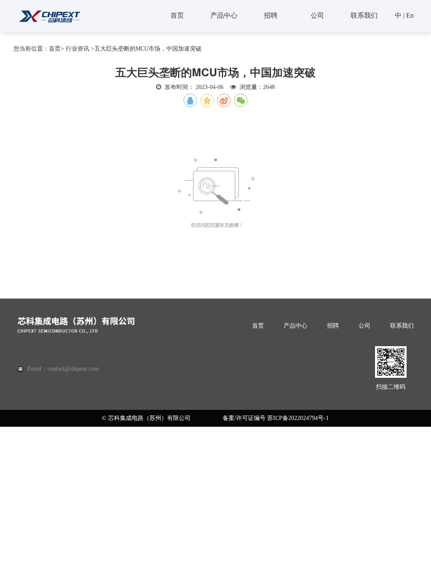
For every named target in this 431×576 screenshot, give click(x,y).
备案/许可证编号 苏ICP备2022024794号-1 (276, 418)
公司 (317, 15)
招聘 (270, 15)
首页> (56, 49)
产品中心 (223, 15)
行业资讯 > (80, 49)
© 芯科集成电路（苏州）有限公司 (146, 418)
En (410, 15)
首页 (177, 15)
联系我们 (364, 15)
